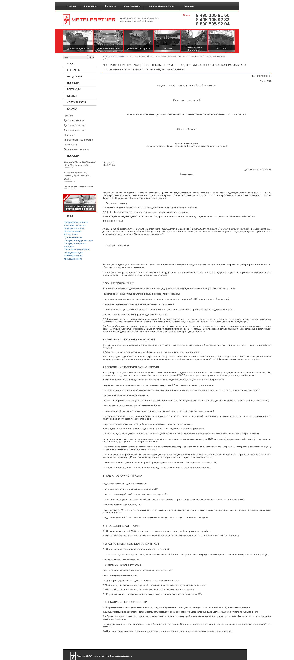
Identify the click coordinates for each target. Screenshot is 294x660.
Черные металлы (72, 231)
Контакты (110, 6)
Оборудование (132, 6)
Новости (73, 83)
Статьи (72, 96)
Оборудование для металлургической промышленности (73, 255)
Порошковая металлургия (77, 249)
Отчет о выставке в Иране (78, 186)
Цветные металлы (73, 237)
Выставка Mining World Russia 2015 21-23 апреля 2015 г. (79, 163)
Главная (71, 6)
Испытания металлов (118, 56)
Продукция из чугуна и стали (78, 240)
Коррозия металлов (74, 228)
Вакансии (74, 89)
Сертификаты (76, 102)
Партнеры (188, 6)
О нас (71, 63)
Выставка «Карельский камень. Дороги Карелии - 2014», (77, 175)
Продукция (75, 76)
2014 (89, 656)
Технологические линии (161, 6)
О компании (90, 6)
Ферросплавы (71, 234)
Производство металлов (76, 222)
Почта (186, 15)
